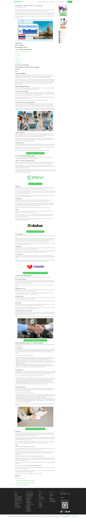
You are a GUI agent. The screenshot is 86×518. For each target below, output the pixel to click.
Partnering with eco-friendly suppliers (33, 313)
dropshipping (24, 7)
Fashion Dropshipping (18, 496)
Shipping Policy (52, 500)
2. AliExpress (17, 53)
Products (44, 1)
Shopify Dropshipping (29, 493)
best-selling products (28, 163)
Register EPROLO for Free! (35, 183)
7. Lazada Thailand (18, 63)
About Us (40, 1)
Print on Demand (17, 505)
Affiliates (40, 502)
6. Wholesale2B (17, 61)
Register (70, 1)
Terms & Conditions (53, 501)
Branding (16, 495)
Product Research (42, 498)
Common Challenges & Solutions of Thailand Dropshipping (27, 67)
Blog (39, 495)
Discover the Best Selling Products (35, 231)
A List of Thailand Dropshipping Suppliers (23, 49)
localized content (34, 382)
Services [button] (56, 1)
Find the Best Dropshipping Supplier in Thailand (35, 340)
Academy (40, 493)
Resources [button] (61, 1)
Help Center (41, 496)
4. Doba (16, 57)
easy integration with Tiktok (24, 214)
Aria (16, 7)
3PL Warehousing (17, 507)
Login (66, 1)
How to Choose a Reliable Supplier (22, 65)
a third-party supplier (34, 76)
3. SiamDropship (17, 55)
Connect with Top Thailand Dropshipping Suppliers (35, 273)
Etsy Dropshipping (29, 496)
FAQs (16, 71)
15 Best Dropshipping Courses (20, 478)
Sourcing (16, 493)
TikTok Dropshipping (29, 495)
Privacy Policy (65, 516)
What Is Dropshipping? (19, 45)
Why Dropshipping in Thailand (21, 47)
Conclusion (17, 69)
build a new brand (50, 166)
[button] (62, 493)
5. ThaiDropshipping (18, 59)
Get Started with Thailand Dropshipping (35, 428)
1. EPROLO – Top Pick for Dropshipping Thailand (22, 51)
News (51, 496)
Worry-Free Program (18, 498)
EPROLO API (28, 511)
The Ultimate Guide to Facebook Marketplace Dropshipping (25, 480)
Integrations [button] (51, 1)
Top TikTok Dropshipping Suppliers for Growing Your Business (25, 482)
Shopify (26, 139)
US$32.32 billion (33, 95)
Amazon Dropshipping (30, 504)
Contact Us (51, 495)
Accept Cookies (74, 516)
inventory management (36, 204)
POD (47, 1)
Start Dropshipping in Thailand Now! (35, 153)
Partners (40, 507)
